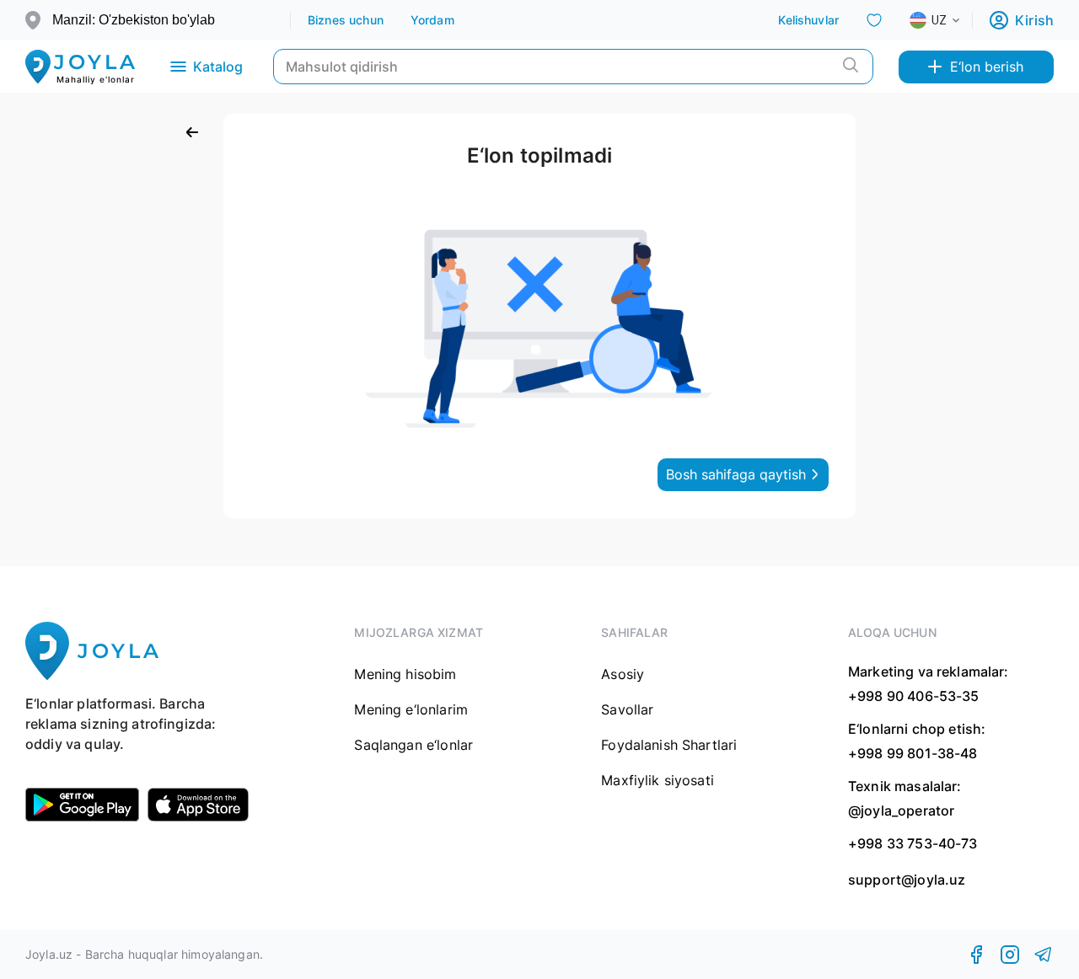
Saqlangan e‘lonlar (413, 744)
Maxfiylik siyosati (657, 780)
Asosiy (622, 674)
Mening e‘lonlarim (411, 709)
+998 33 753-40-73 (913, 843)
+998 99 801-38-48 (913, 753)
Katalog (218, 66)
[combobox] (948, 20)
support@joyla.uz (906, 880)
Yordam (432, 20)
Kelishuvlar (808, 20)
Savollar (627, 709)
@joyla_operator (901, 810)
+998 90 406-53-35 (914, 695)
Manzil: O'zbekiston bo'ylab (133, 20)
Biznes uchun (346, 20)
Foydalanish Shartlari (669, 744)
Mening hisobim (405, 674)
